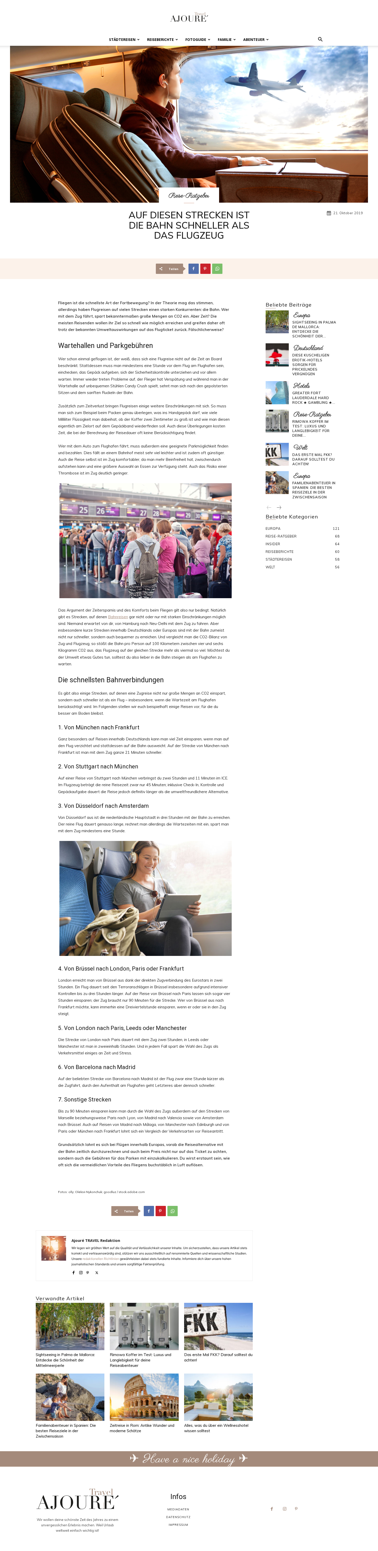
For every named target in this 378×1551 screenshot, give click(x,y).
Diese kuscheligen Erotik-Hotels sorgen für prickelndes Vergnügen (310, 364)
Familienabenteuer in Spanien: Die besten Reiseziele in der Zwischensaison (66, 1431)
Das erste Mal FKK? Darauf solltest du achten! (313, 459)
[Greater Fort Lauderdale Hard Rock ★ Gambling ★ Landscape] (277, 392)
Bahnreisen (118, 616)
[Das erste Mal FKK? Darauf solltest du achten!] (218, 1326)
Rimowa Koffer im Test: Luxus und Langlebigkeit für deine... (311, 428)
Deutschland (308, 348)
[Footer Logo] (77, 1499)
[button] (320, 40)
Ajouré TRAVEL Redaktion (95, 1240)
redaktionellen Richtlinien (101, 1259)
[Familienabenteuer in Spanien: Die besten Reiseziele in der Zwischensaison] (70, 1397)
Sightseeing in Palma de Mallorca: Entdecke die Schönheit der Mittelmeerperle (65, 1360)
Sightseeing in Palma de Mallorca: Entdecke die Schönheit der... (314, 329)
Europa (302, 315)
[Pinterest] (205, 269)
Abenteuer (254, 39)
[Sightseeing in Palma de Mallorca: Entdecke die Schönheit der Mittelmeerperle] (70, 1326)
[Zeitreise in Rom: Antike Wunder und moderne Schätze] (144, 1397)
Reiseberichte (160, 39)
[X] (97, 1272)
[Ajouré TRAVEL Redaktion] (53, 1255)
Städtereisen (122, 39)
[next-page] (278, 508)
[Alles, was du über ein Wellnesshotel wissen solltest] (218, 1397)
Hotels (302, 386)
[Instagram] (81, 1272)
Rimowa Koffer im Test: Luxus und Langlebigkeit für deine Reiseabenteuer (140, 1360)
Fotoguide (195, 39)
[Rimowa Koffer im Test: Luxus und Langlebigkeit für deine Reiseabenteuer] (144, 1326)
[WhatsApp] (217, 269)
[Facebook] (193, 269)
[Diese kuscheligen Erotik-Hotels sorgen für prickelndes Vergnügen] (277, 354)
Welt (301, 448)
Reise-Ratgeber (189, 195)
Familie (225, 39)
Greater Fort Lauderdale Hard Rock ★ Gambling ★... (313, 397)
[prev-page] (269, 508)
